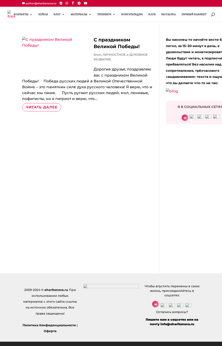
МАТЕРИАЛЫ (79, 14)
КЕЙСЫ (43, 14)
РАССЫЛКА (168, 14)
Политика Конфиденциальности (49, 325)
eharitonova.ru (56, 290)
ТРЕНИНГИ (104, 14)
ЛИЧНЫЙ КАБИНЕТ (193, 14)
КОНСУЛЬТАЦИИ (132, 14)
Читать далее (41, 107)
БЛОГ (57, 14)
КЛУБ (152, 14)
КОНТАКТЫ (21, 14)
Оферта (50, 331)
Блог (97, 55)
